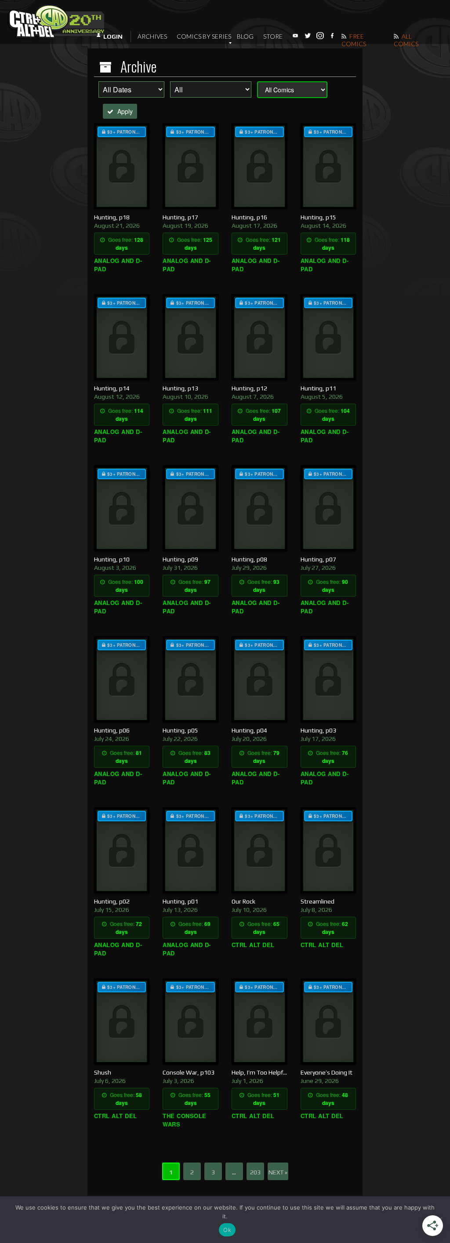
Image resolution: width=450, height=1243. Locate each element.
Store (273, 36)
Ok (227, 1229)
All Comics (406, 40)
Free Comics (353, 40)
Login (113, 36)
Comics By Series (204, 36)
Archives (152, 36)
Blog (245, 36)
